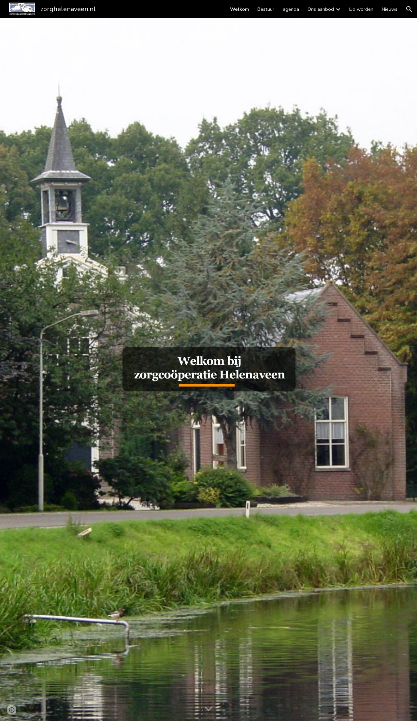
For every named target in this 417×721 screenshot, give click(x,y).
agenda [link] (291, 9)
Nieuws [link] (389, 9)
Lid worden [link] (361, 9)
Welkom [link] (239, 9)
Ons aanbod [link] (321, 9)
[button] (409, 9)
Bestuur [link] (265, 9)
